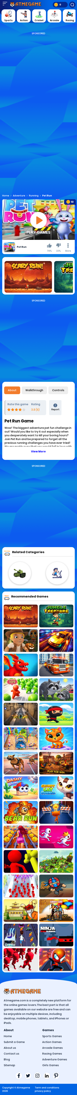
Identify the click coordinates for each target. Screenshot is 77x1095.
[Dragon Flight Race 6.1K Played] (21, 665)
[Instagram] (38, 1075)
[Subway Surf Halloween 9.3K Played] (21, 935)
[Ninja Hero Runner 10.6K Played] (56, 886)
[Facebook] (19, 1075)
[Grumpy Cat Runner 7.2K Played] (56, 787)
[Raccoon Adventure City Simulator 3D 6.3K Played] (56, 689)
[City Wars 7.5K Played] (21, 886)
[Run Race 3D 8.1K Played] (56, 837)
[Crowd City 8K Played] (21, 959)
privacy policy (43, 1091)
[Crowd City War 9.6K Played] (21, 689)
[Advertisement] (38, 73)
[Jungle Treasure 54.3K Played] (56, 616)
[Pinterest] (57, 1075)
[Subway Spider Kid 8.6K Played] (56, 959)
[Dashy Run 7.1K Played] (21, 787)
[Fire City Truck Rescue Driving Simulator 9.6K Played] (56, 665)
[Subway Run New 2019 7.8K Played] (56, 910)
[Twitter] (29, 1075)
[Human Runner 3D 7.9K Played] (21, 861)
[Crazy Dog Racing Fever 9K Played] (21, 763)
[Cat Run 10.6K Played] (56, 812)
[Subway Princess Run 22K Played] (21, 837)
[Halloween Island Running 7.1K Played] (21, 640)
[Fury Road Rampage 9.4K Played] (56, 640)
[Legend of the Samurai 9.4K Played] (21, 910)
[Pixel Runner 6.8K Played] (56, 861)
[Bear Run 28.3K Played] (21, 812)
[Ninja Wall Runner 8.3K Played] (56, 935)
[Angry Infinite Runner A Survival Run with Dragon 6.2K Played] (21, 714)
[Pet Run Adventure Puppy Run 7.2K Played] (56, 738)
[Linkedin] (48, 1075)
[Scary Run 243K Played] (21, 616)
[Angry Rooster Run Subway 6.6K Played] (56, 763)
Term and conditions (47, 1087)
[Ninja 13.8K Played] (56, 714)
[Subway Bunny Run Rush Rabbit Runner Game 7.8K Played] (21, 738)
